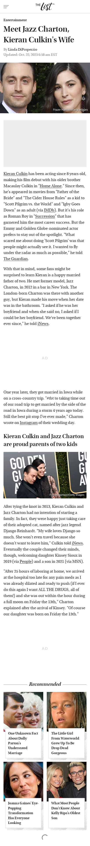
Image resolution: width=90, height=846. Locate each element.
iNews (43, 323)
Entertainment (15, 20)
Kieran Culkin (15, 174)
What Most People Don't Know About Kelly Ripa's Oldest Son (65, 810)
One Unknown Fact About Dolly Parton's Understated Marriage (23, 743)
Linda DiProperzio (22, 49)
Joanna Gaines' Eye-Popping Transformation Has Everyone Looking (23, 813)
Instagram (29, 422)
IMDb (49, 210)
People (26, 561)
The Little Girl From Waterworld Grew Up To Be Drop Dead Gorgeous (65, 743)
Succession (45, 216)
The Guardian (15, 259)
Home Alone (51, 186)
